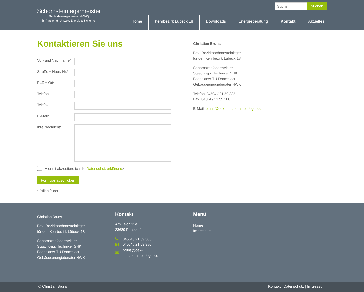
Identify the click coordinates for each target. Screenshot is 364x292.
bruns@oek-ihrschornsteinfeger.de (233, 108)
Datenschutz (294, 286)
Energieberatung (253, 21)
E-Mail (43, 116)
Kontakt (274, 286)
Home (136, 21)
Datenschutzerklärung (104, 168)
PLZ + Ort (46, 82)
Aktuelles (316, 21)
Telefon (43, 94)
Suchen (317, 6)
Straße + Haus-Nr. (52, 71)
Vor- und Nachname (54, 60)
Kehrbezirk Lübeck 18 (174, 21)
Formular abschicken (58, 180)
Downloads (216, 21)
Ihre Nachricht (49, 127)
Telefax (43, 105)
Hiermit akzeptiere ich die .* (85, 168)
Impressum (202, 231)
